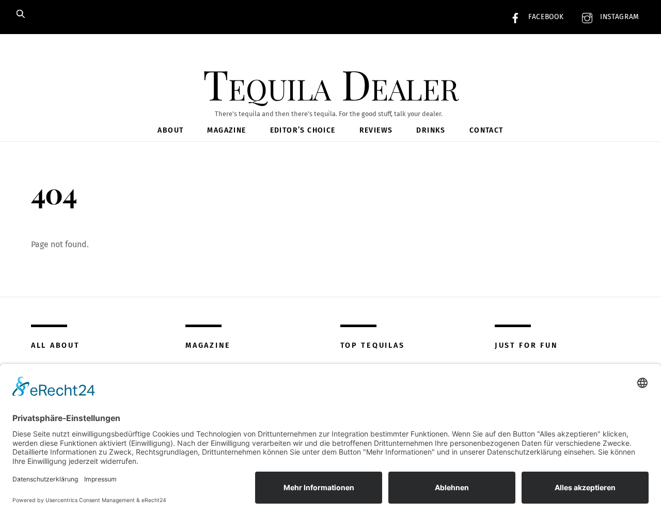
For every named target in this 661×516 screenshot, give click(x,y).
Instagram (618, 16)
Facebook (544, 16)
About (170, 130)
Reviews (376, 130)
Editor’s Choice (303, 130)
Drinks (430, 130)
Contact (486, 130)
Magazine (226, 130)
